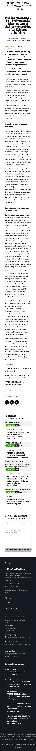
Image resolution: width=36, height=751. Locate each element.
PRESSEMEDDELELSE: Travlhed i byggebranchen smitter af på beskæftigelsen (19, 684)
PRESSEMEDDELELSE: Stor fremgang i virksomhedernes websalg (18, 696)
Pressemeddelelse (10, 37)
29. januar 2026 (11, 473)
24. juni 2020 (10, 496)
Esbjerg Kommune (13, 396)
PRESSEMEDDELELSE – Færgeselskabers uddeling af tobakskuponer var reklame (18, 455)
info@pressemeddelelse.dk (17, 598)
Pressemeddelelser (13, 39)
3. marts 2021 (10, 450)
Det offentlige (24, 39)
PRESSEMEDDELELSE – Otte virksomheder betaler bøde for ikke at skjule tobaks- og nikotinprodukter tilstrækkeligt (18, 481)
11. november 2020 (21, 46)
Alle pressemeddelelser (24, 37)
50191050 (11, 602)
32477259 (11, 630)
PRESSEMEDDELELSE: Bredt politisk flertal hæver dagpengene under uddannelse (18, 435)
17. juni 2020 (10, 429)
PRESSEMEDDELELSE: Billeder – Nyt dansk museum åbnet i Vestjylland (18, 502)
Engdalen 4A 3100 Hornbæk (10, 627)
